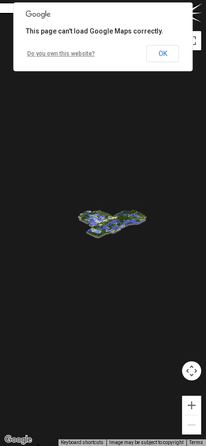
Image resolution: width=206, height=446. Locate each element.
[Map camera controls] (191, 370)
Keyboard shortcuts (82, 442)
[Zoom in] (191, 405)
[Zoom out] (191, 425)
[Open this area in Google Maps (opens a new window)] (18, 440)
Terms (196, 442)
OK (163, 53)
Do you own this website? (61, 53)
